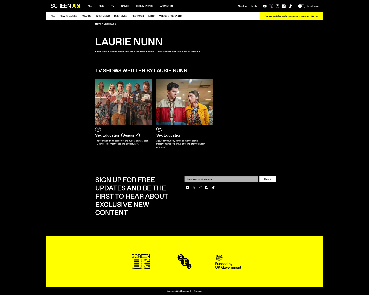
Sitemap (198, 291)
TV (98, 129)
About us (242, 6)
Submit (267, 179)
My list (254, 6)
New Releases (68, 16)
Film (101, 6)
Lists (151, 16)
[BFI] (184, 267)
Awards (86, 16)
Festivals (138, 16)
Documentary (144, 6)
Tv (112, 6)
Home (98, 23)
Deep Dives (120, 16)
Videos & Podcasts (170, 16)
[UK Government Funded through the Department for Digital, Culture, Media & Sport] (228, 267)
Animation (166, 6)
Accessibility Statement (179, 291)
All (90, 6)
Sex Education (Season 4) (117, 135)
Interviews (103, 16)
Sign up (314, 16)
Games (125, 6)
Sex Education (168, 135)
